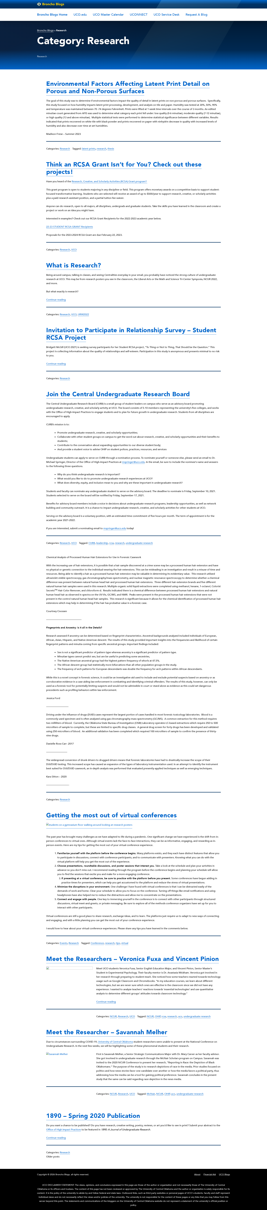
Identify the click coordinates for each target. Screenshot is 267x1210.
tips (118, 943)
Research (65, 148)
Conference (97, 943)
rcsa (111, 543)
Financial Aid (209, 1174)
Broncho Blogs (45, 30)
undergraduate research (139, 543)
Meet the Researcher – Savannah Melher (106, 1032)
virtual (124, 943)
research (101, 148)
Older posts (52, 1156)
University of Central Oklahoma (115, 1042)
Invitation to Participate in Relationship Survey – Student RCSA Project (131, 334)
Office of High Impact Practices (63, 1129)
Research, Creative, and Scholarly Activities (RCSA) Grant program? (109, 181)
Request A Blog (196, 15)
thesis (111, 148)
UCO (74, 249)
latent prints (88, 148)
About (197, 1174)
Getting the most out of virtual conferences (111, 815)
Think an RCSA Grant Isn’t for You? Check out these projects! (124, 168)
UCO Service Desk (166, 15)
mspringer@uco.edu (133, 462)
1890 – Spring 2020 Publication (93, 1116)
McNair (151, 1094)
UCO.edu (80, 15)
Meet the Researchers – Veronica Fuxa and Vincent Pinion (132, 959)
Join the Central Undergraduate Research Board (118, 394)
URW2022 (83, 314)
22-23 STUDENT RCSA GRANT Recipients (69, 226)
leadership (102, 543)
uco (180, 1016)
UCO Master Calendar (108, 15)
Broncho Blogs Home (52, 15)
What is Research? (73, 265)
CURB (92, 543)
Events (63, 943)
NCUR (113, 1016)
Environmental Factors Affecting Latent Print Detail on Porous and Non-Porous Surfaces (128, 88)
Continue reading (56, 299)
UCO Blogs (224, 1174)
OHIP (157, 1016)
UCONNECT (138, 15)
